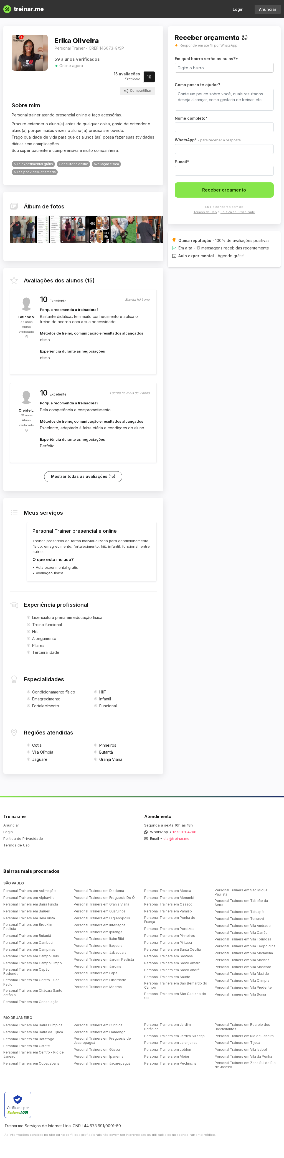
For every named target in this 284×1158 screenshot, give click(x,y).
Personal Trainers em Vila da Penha (243, 1056)
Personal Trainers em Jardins (97, 966)
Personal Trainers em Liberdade (100, 980)
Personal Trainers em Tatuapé (239, 912)
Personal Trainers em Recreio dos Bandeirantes (242, 1027)
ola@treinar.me (176, 838)
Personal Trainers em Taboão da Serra (241, 903)
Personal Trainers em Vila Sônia (240, 994)
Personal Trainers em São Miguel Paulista (241, 892)
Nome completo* (191, 118)
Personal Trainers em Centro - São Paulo (31, 982)
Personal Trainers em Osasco (168, 904)
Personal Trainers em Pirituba (168, 942)
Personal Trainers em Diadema (99, 891)
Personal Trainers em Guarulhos (100, 911)
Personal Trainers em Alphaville (29, 898)
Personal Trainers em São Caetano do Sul (175, 996)
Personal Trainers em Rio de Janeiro (244, 1036)
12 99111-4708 (184, 832)
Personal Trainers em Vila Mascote (243, 967)
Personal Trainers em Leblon (167, 1049)
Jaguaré (39, 759)
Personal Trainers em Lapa (95, 973)
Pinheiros (107, 745)
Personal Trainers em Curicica (98, 1025)
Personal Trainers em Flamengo (100, 1032)
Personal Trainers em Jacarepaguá (102, 1063)
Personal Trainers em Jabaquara (100, 952)
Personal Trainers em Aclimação (29, 891)
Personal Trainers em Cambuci (28, 942)
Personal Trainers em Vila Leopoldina (245, 946)
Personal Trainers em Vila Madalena (244, 953)
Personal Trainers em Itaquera (98, 945)
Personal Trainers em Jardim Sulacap (174, 1036)
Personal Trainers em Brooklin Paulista (27, 927)
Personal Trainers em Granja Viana (101, 904)
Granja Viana (110, 759)
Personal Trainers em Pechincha (170, 1063)
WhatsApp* (208, 139)
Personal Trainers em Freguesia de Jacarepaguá (102, 1041)
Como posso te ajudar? (197, 84)
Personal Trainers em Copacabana (31, 1063)
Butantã (106, 752)
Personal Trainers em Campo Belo (31, 956)
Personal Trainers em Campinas (29, 949)
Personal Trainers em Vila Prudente (243, 987)
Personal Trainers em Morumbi (169, 898)
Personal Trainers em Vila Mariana (242, 960)
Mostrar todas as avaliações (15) (83, 476)
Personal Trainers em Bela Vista (29, 918)
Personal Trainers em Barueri (26, 911)
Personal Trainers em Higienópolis (102, 918)
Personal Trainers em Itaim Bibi (99, 939)
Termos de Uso (205, 212)
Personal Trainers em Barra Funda (30, 904)
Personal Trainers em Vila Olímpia (242, 980)
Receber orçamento (224, 190)
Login (238, 9)
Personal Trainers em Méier (166, 1056)
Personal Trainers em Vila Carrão (241, 932)
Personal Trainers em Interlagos (100, 925)
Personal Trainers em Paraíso (168, 911)
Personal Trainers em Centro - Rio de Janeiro (33, 1054)
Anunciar (267, 9)
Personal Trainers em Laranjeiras (170, 1042)
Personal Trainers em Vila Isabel (241, 1049)
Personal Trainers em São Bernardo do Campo (175, 985)
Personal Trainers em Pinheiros (169, 935)
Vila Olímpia (42, 752)
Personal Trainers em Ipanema (98, 1056)
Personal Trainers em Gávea (97, 1049)
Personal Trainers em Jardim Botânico (167, 1027)
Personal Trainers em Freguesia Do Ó (104, 898)
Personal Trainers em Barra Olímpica (32, 1025)
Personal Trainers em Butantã (27, 935)
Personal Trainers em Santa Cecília (172, 949)
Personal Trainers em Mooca (167, 891)
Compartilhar (140, 90)
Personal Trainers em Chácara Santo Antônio (32, 993)
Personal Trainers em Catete (26, 1046)
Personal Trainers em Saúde (167, 977)
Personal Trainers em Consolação (31, 1002)
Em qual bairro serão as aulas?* (206, 58)
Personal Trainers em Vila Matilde (242, 973)
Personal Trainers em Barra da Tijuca (33, 1032)
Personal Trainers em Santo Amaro (172, 963)
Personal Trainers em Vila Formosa (243, 939)
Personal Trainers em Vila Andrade (243, 926)
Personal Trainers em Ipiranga (98, 932)
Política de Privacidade (237, 212)
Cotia (37, 745)
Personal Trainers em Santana (168, 956)
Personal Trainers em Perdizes (169, 929)
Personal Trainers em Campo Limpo (32, 963)
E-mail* (182, 161)
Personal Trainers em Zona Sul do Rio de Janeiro (245, 1065)
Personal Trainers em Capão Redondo (26, 972)
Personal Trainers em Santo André (172, 970)
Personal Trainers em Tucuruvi (239, 919)
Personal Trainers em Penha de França (169, 920)
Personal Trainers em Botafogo (28, 1039)
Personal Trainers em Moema (98, 987)
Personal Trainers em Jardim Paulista (104, 959)
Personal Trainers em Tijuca (237, 1042)
